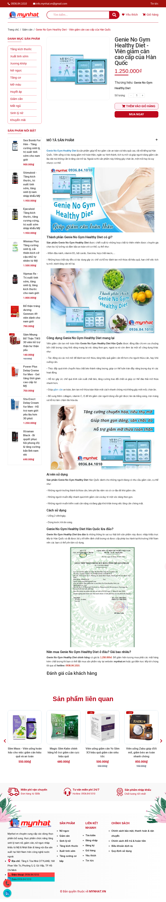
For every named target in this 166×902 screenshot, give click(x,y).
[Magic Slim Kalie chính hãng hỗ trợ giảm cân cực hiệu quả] (63, 727)
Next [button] (161, 741)
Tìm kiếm (90, 835)
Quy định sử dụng (121, 851)
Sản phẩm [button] (67, 823)
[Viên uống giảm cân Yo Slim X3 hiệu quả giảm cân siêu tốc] (102, 727)
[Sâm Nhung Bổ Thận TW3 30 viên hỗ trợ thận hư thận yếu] (15, 340)
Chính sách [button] (120, 823)
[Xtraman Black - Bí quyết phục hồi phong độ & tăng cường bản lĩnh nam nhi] (15, 437)
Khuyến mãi (18, 120)
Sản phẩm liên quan (83, 698)
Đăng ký (89, 845)
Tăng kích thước (21, 49)
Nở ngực (16, 70)
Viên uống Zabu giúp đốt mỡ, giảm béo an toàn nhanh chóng (141, 752)
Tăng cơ (15, 77)
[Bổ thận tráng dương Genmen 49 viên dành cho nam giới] (15, 311)
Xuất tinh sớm (19, 56)
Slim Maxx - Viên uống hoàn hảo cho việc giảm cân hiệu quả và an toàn (25, 752)
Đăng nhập (91, 840)
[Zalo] (7, 893)
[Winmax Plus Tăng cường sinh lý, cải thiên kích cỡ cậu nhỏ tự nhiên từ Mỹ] (15, 247)
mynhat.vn (119, 661)
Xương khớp (18, 63)
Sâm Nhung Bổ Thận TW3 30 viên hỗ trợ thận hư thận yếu (31, 342)
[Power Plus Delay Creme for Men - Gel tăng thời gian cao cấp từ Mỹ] (15, 372)
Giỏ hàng (90, 850)
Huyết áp (16, 91)
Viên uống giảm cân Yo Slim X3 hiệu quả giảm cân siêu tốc (102, 752)
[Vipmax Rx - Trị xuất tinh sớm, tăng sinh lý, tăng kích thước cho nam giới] (15, 279)
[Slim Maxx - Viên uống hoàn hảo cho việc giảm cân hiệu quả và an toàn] (25, 727)
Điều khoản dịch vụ (122, 846)
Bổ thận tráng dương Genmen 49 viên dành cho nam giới (31, 313)
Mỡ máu (15, 84)
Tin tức (154, 3)
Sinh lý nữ (16, 113)
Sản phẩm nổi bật (22, 130)
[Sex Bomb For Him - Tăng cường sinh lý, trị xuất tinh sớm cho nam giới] (15, 146)
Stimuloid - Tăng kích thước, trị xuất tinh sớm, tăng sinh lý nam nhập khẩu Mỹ (31, 184)
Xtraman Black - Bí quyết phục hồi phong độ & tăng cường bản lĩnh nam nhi (31, 443)
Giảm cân (16, 99)
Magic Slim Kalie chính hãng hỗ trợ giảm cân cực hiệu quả (63, 752)
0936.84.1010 (19, 3)
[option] (25, 738)
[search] (114, 15)
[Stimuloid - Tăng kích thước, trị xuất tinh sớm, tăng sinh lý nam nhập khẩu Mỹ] (15, 178)
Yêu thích (90, 855)
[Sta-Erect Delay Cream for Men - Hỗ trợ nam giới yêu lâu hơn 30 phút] (15, 404)
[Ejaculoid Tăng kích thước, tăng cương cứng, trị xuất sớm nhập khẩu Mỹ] (15, 214)
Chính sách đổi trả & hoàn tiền (128, 840)
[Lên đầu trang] (159, 895)
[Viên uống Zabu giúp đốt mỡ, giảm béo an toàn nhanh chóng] (141, 727)
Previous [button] (5, 741)
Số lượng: (120, 95)
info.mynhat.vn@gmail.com (51, 3)
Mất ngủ (15, 106)
